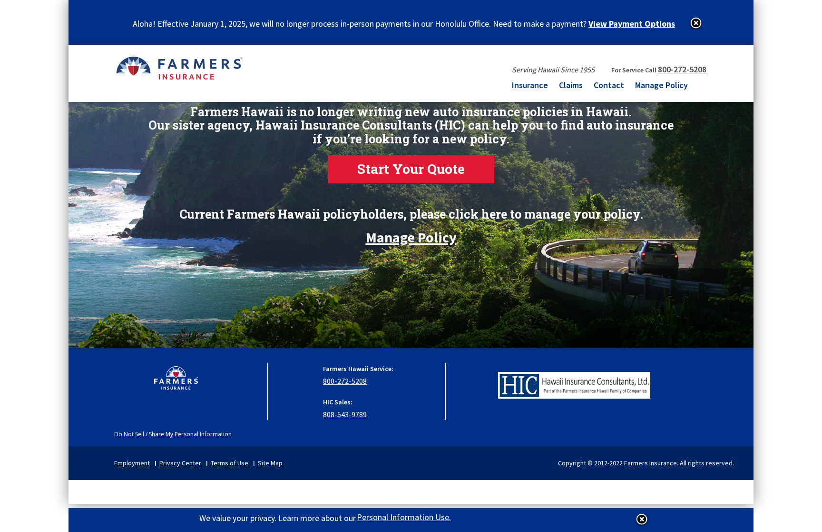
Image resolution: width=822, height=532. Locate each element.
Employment (132, 463)
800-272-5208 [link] (682, 69)
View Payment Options (631, 23)
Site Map (270, 463)
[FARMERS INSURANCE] (179, 68)
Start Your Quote (411, 169)
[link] (411, 169)
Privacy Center (180, 463)
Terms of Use (229, 463)
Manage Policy (411, 234)
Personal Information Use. (404, 517)
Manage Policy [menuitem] (661, 85)
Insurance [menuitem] (530, 85)
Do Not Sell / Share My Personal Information (173, 434)
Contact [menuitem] (609, 85)
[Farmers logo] (176, 382)
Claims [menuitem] (571, 85)
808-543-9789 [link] (345, 414)
